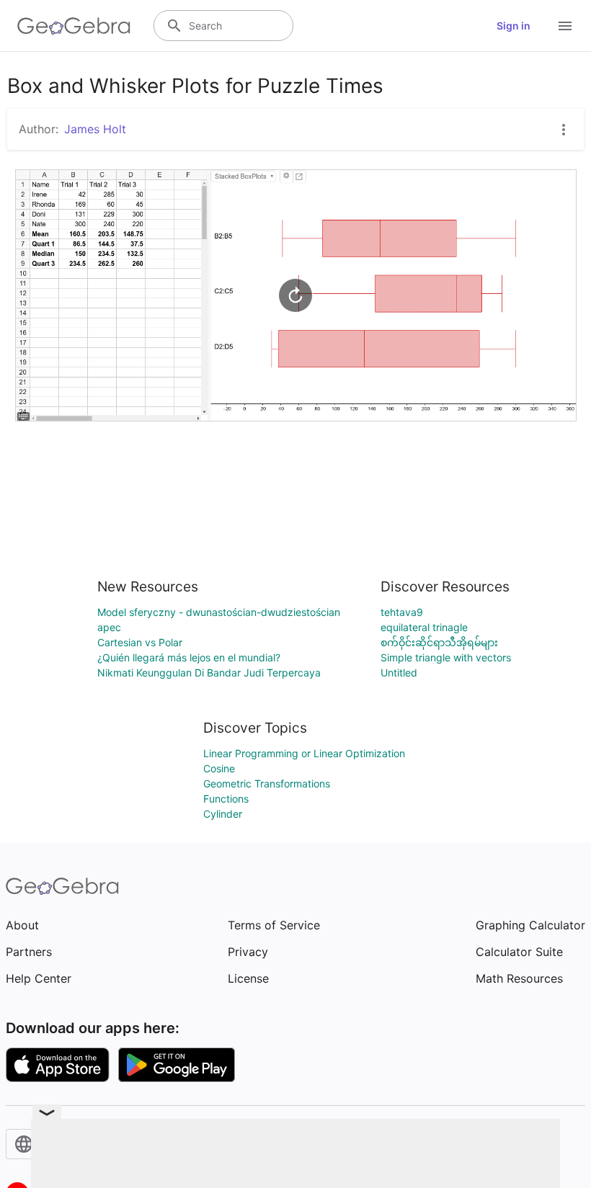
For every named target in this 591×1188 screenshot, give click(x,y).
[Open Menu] (565, 26)
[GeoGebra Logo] (73, 26)
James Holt (95, 129)
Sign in (513, 25)
